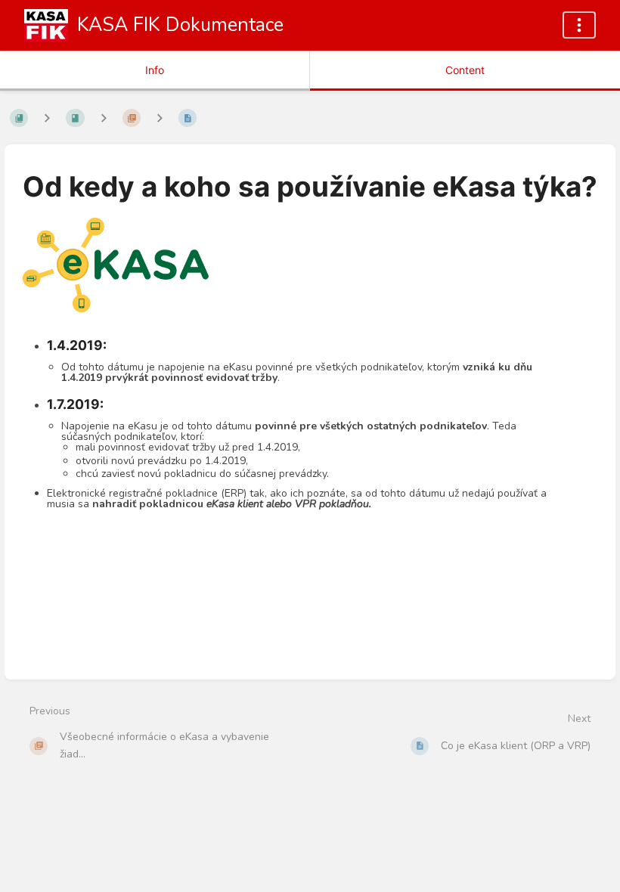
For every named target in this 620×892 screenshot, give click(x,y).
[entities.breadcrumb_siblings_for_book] (46, 118)
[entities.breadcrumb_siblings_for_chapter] (103, 118)
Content (465, 69)
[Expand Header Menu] (579, 25)
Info (154, 69)
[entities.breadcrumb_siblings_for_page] (159, 118)
